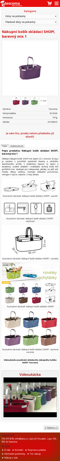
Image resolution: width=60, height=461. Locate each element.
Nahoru (51, 427)
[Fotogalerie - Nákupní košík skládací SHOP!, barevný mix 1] (16, 101)
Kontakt (19, 449)
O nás (7, 449)
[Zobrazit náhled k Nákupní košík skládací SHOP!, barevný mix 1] (30, 68)
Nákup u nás (11, 457)
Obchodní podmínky (14, 453)
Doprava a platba (37, 449)
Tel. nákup (35, 453)
